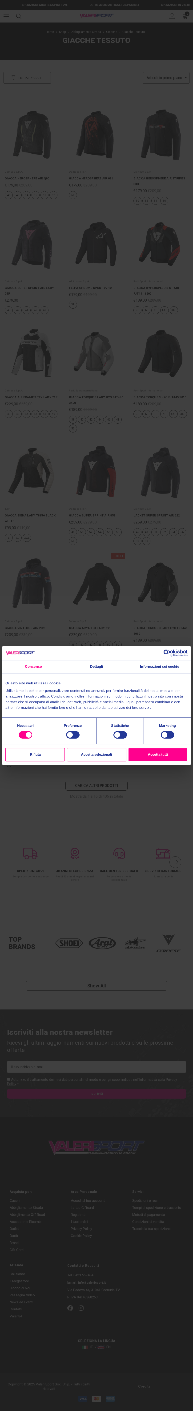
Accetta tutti (158, 754)
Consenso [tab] (33, 666)
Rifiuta (35, 754)
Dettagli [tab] (96, 666)
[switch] (73, 735)
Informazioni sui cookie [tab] (159, 666)
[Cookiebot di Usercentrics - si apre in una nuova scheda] (167, 652)
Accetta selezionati (96, 754)
